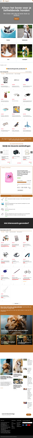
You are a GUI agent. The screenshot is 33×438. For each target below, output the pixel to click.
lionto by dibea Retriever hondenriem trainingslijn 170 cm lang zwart (5, 87)
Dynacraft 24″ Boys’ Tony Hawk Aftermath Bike (27, 278)
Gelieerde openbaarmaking (19, 426)
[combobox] (27, 422)
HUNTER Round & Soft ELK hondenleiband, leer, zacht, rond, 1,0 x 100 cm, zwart (16, 87)
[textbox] (27, 422)
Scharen (6, 197)
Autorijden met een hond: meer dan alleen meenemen (6, 378)
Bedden (6, 212)
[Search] (28, 1)
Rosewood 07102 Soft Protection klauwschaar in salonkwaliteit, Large (27, 245)
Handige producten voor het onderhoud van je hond (17, 375)
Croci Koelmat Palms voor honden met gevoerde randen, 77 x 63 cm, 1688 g (27, 116)
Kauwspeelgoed (7, 202)
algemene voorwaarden (19, 424)
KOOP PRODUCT (20, 190)
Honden (1, 387)
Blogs (12, 424)
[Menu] (1, 1)
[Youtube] (28, 425)
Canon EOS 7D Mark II (5, 156)
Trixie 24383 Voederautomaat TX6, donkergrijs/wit (15, 262)
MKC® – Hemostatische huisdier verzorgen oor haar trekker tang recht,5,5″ (17, 198)
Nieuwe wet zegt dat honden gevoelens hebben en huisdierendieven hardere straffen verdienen (30, 393)
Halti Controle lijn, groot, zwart (10, 209)
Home (12, 422)
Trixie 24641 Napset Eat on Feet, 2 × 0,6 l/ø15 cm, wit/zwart (5, 131)
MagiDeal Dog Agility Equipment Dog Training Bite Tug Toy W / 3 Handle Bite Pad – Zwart (27, 102)
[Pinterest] (29, 425)
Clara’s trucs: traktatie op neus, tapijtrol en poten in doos (30, 405)
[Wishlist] (30, 1)
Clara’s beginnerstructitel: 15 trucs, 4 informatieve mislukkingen (30, 362)
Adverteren (13, 428)
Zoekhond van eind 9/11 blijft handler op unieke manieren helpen (17, 387)
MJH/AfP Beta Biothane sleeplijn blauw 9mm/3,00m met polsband (27, 87)
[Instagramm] (26, 425)
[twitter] (24, 425)
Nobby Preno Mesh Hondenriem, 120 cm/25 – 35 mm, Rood (16, 278)
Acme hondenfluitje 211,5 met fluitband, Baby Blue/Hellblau (27, 131)
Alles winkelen (14, 423)
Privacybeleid (19, 422)
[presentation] (1, 152)
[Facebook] (23, 425)
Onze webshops (13, 426)
